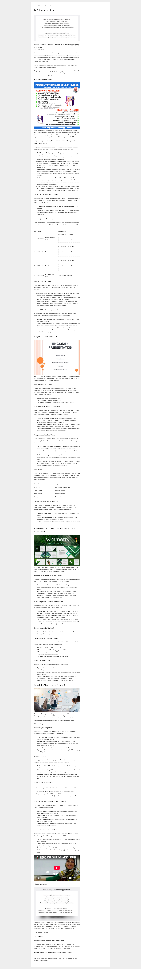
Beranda (35, 5)
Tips (35, 49)
